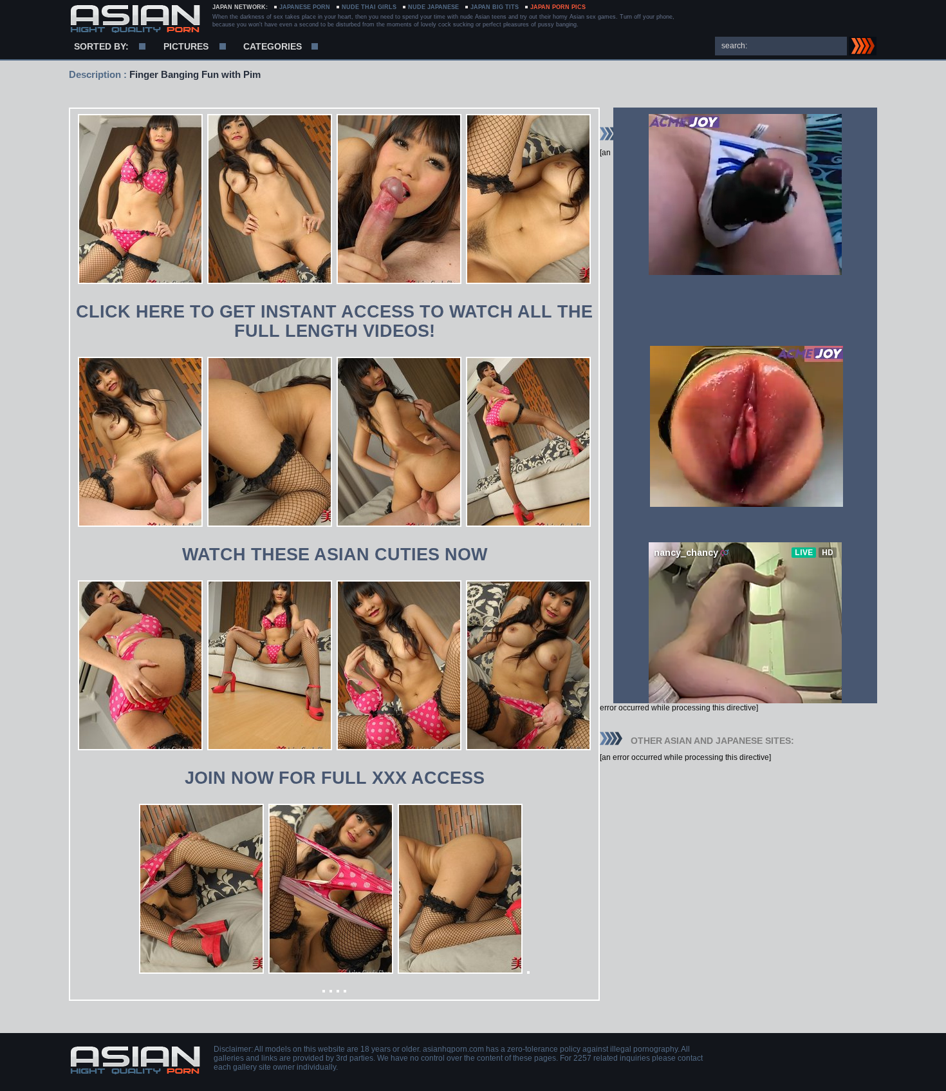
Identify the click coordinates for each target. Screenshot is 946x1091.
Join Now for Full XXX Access (335, 778)
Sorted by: (101, 46)
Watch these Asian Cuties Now (334, 554)
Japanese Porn (304, 7)
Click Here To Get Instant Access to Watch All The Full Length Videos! (334, 321)
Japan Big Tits (494, 7)
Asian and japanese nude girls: (135, 19)
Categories (272, 46)
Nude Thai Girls (369, 7)
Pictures (186, 46)
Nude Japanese (433, 7)
